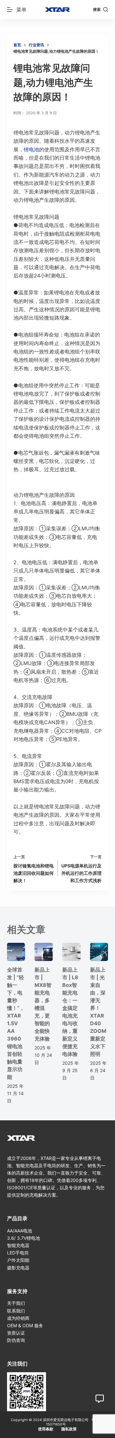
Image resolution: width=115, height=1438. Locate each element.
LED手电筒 (18, 1252)
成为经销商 (18, 1318)
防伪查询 (16, 1340)
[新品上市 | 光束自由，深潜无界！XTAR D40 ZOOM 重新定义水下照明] (99, 952)
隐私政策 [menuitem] (69, 1429)
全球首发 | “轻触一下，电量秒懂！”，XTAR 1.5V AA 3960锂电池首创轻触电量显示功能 (16, 1023)
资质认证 (16, 1333)
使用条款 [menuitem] (45, 1429)
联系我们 (16, 1310)
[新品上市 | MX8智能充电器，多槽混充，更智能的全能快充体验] (43, 952)
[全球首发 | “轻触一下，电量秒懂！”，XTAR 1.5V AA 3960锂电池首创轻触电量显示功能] (16, 952)
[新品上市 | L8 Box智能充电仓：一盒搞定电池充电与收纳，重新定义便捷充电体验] (71, 952)
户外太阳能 (18, 1260)
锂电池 (31, 149)
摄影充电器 (18, 1267)
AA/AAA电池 (19, 1230)
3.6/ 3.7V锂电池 (23, 1238)
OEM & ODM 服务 (25, 1325)
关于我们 (16, 1303)
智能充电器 (18, 1245)
